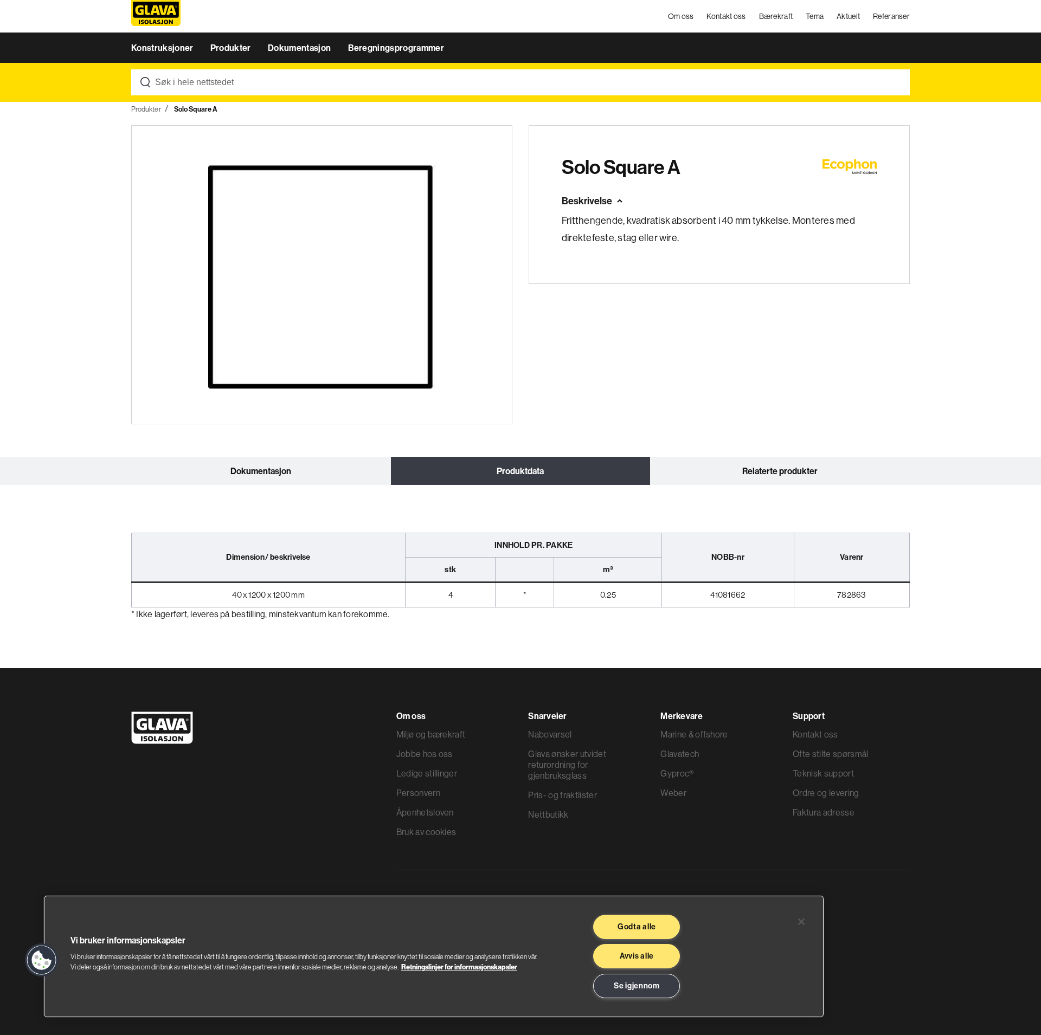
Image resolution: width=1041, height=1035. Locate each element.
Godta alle (637, 927)
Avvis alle (637, 956)
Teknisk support (823, 773)
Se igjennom (637, 986)
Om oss (681, 16)
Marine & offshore (694, 734)
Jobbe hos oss (424, 753)
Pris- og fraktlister (562, 795)
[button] (41, 960)
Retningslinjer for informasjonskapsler (459, 966)
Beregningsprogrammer (396, 47)
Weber (673, 792)
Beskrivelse (587, 201)
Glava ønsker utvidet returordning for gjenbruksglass (567, 764)
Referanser (891, 16)
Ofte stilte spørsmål (830, 753)
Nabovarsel (549, 734)
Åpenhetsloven (425, 812)
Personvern (418, 792)
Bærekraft (776, 16)
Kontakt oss (726, 16)
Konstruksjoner (163, 47)
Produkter (231, 47)
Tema (815, 16)
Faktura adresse (823, 812)
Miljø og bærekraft (431, 734)
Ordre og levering (826, 792)
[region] (433, 956)
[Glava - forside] (156, 16)
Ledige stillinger (426, 773)
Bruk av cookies (426, 831)
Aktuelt (848, 16)
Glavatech (679, 753)
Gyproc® (676, 773)
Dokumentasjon (300, 47)
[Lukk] (801, 922)
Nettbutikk (548, 814)
